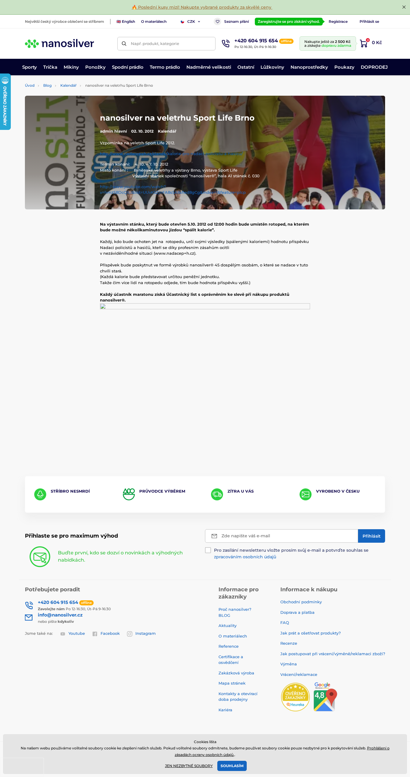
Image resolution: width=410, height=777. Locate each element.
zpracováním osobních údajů (245, 557)
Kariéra (225, 709)
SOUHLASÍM (232, 766)
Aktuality (228, 625)
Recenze (288, 643)
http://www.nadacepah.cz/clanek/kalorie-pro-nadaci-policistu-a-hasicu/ (171, 153)
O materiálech (154, 21)
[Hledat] (124, 43)
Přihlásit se (369, 21)
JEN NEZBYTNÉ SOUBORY (189, 766)
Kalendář (68, 85)
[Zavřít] (404, 7)
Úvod (30, 85)
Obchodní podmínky (301, 601)
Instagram (145, 633)
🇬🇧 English (125, 21)
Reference (229, 646)
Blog (47, 85)
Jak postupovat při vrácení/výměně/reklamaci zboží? (332, 653)
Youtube (76, 633)
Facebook (110, 633)
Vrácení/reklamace (298, 674)
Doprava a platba (297, 612)
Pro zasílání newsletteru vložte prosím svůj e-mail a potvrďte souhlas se (291, 554)
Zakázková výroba (237, 672)
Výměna (288, 664)
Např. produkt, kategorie (155, 43)
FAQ (284, 622)
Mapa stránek (232, 683)
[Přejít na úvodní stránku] (59, 43)
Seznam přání (236, 21)
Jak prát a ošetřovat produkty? (310, 633)
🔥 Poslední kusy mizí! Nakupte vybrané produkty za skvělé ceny (202, 7)
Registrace (338, 21)
